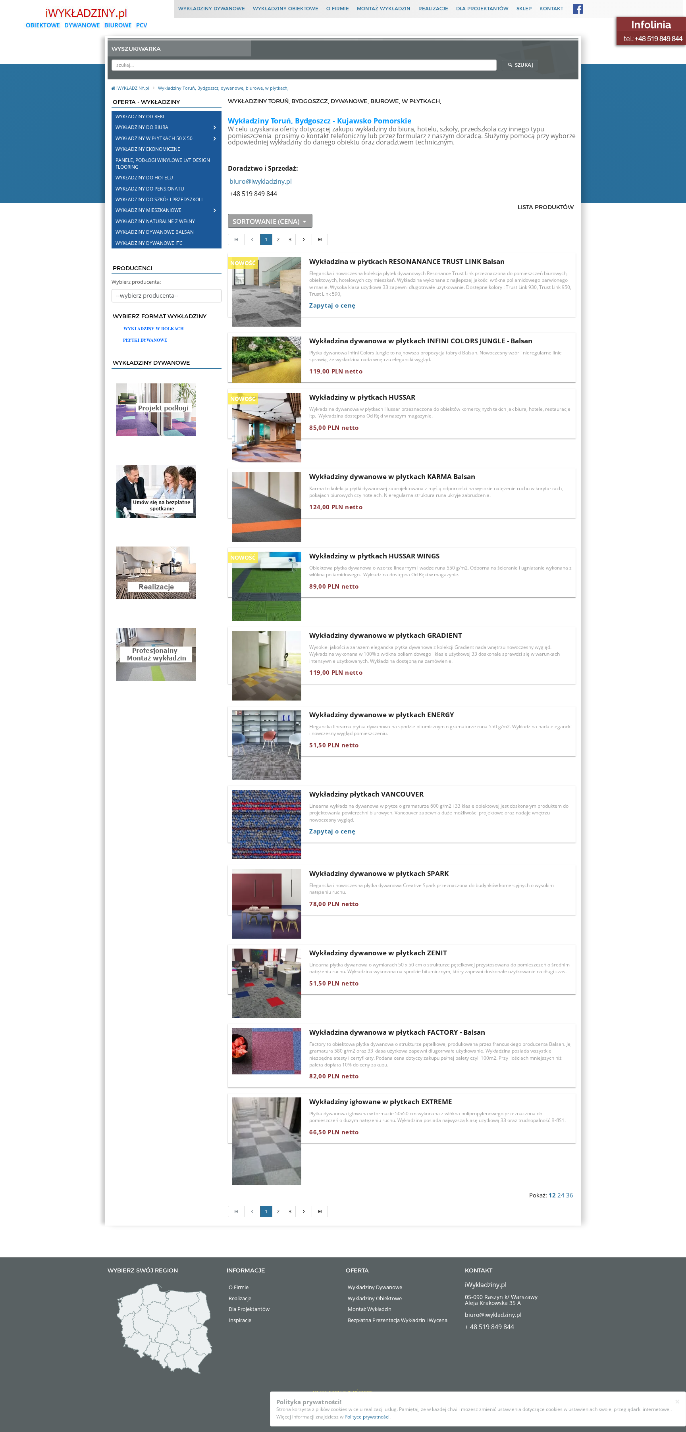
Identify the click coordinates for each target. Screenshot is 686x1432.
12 (552, 1195)
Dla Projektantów (482, 9)
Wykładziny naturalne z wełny (155, 221)
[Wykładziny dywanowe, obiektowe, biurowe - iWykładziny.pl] (86, 18)
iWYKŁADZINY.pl (133, 88)
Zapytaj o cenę (332, 305)
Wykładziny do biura (142, 127)
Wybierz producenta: (136, 281)
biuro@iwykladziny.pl (260, 181)
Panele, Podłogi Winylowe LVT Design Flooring (163, 163)
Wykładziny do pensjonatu (150, 189)
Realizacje (433, 9)
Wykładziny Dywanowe (211, 9)
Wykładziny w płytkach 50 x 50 (154, 138)
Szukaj (524, 64)
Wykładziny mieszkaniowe (148, 210)
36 (569, 1195)
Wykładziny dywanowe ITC (149, 243)
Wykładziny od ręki (140, 116)
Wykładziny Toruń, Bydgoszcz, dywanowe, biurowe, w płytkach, (223, 88)
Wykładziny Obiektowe (285, 9)
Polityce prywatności (367, 1417)
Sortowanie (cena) (267, 221)
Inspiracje (240, 1320)
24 (561, 1195)
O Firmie (337, 9)
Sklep (524, 9)
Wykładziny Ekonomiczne (148, 149)
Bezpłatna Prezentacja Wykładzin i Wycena (397, 1320)
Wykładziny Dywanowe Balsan (155, 232)
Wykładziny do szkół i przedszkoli (159, 199)
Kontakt (551, 9)
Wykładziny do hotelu (144, 178)
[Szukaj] (491, 64)
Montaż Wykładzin (383, 9)
